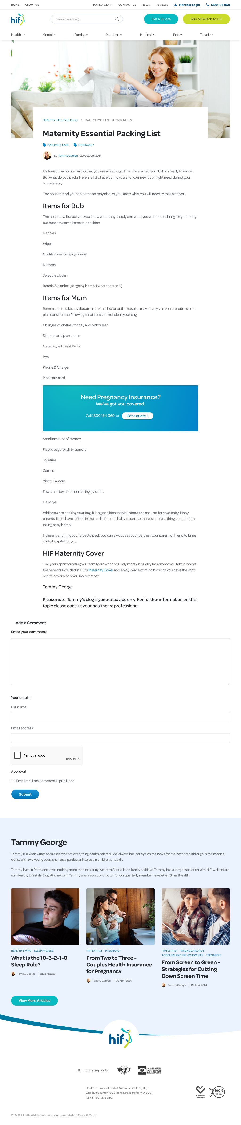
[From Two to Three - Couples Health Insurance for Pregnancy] (120, 916)
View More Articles (34, 1000)
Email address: (22, 728)
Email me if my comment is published (45, 780)
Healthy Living (21, 950)
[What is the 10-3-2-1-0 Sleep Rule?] (45, 916)
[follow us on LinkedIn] (32, 1093)
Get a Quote (161, 18)
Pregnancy (86, 145)
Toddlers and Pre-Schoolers (182, 955)
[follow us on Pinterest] (28, 1093)
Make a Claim (103, 4)
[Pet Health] (178, 34)
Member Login (189, 5)
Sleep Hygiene (44, 950)
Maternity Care (58, 145)
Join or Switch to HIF (206, 18)
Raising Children (192, 950)
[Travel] (207, 34)
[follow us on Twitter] (17, 1093)
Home (15, 4)
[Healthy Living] (18, 34)
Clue (80, 1115)
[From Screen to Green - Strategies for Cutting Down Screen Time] (196, 916)
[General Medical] (148, 34)
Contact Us (127, 4)
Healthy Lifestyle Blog (60, 120)
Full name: (19, 706)
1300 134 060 (220, 5)
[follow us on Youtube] (35, 1093)
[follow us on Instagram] (20, 1093)
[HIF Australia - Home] (20, 19)
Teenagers (213, 955)
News (146, 4)
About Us (32, 4)
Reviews (162, 4)
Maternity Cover (100, 570)
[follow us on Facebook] (13, 1093)
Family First (94, 950)
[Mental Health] (50, 34)
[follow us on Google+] (24, 1093)
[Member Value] (115, 34)
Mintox (93, 1115)
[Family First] (81, 34)
